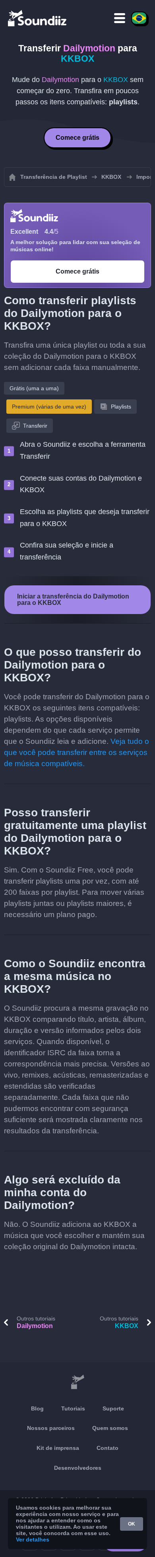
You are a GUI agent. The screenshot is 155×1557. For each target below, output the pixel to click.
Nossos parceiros (51, 1428)
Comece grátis (77, 137)
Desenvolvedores (77, 1468)
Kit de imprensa (58, 1448)
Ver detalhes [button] (32, 1539)
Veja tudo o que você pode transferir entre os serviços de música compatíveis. (76, 752)
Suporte (113, 1408)
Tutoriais (73, 1408)
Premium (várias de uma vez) (49, 406)
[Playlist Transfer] (38, 18)
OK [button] (131, 1524)
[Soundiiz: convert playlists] (77, 1382)
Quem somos (110, 1428)
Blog (37, 1408)
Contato (107, 1448)
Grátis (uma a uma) (34, 388)
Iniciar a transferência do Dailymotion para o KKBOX (73, 599)
